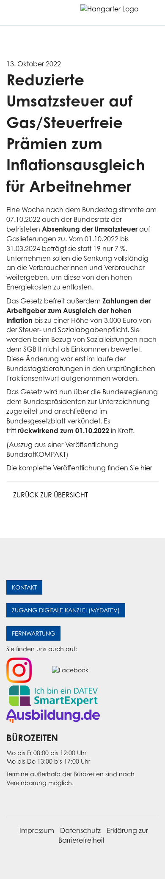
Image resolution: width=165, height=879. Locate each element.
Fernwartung (33, 633)
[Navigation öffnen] (13, 12)
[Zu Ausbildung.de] (53, 715)
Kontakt (24, 587)
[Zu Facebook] (70, 669)
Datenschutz (80, 830)
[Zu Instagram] (19, 669)
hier (146, 468)
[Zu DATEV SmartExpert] (53, 695)
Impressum (36, 830)
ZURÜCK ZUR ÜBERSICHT (49, 495)
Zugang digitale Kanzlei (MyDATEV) (66, 610)
